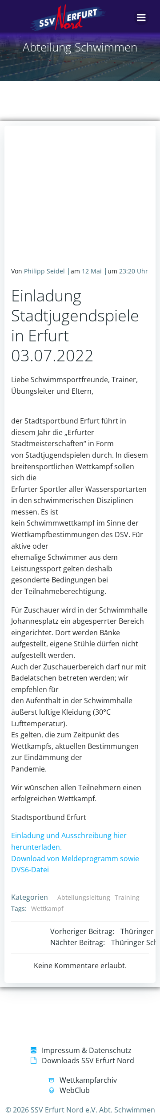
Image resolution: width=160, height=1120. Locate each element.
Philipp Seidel (44, 271)
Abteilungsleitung (83, 897)
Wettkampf (47, 908)
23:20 (127, 271)
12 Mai (92, 271)
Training (127, 897)
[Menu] (141, 17)
